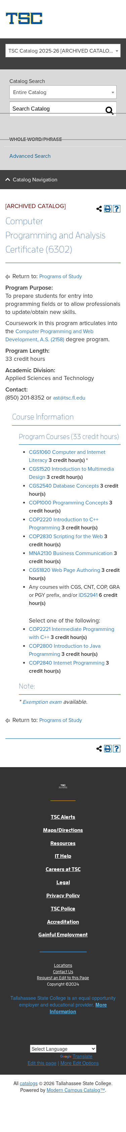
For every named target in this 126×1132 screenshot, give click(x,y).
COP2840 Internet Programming (66, 663)
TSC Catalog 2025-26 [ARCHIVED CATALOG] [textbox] (61, 51)
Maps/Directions (63, 830)
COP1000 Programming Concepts (68, 502)
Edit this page (42, 1063)
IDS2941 (88, 595)
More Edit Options (79, 1063)
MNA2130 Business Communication (71, 553)
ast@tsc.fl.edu (69, 398)
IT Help (63, 856)
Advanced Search (30, 156)
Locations (63, 965)
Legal (63, 882)
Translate (82, 1056)
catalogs (29, 1083)
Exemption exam (42, 702)
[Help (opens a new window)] (116, 208)
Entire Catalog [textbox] (29, 92)
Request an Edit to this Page (63, 978)
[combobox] (63, 50)
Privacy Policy (63, 895)
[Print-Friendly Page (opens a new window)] (108, 208)
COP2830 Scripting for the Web (66, 536)
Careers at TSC (63, 869)
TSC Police (63, 908)
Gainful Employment (63, 934)
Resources (63, 843)
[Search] (109, 110)
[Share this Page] (99, 208)
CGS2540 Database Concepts (64, 486)
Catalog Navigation (35, 179)
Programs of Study (60, 276)
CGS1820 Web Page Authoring (64, 570)
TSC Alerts (63, 817)
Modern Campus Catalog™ (76, 1089)
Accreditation (63, 922)
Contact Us (63, 971)
